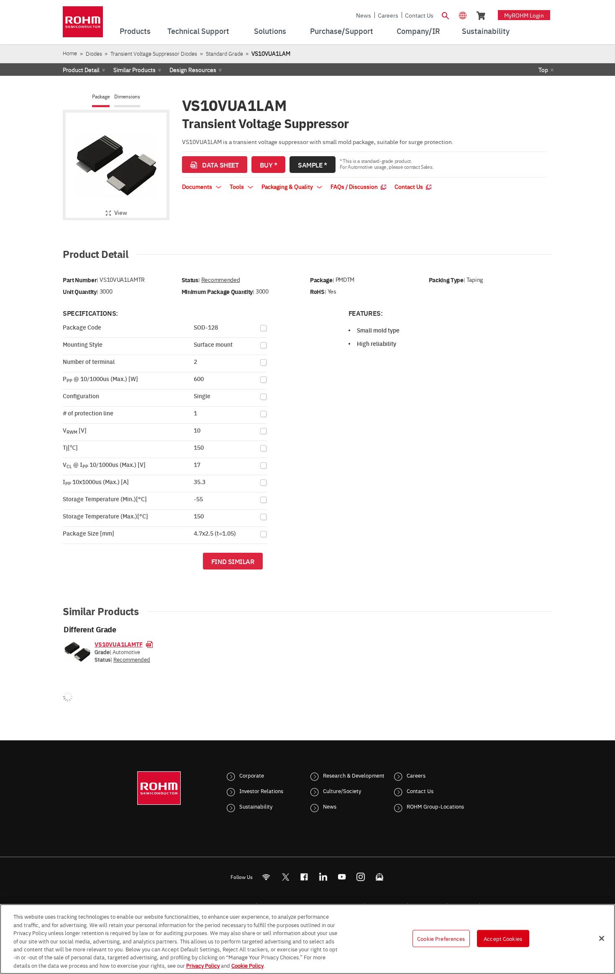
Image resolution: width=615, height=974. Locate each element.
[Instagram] (361, 877)
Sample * (312, 164)
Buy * (268, 164)
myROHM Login (524, 15)
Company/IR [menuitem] (418, 31)
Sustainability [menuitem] (486, 31)
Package (101, 96)
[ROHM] (83, 24)
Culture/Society (342, 790)
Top (543, 69)
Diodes (94, 53)
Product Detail (81, 69)
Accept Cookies (503, 938)
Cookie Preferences (441, 938)
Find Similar (232, 561)
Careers (388, 15)
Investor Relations (261, 790)
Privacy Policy (203, 965)
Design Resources (192, 69)
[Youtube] (342, 877)
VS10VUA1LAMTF (119, 644)
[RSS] (266, 877)
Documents (197, 186)
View (120, 212)
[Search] (445, 14)
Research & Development (353, 775)
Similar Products (134, 69)
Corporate (251, 775)
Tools (237, 186)
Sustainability (255, 806)
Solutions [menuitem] (270, 31)
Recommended (220, 279)
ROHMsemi (285, 877)
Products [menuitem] (135, 31)
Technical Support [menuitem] (198, 31)
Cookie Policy (247, 965)
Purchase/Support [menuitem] (341, 31)
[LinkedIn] (323, 877)
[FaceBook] (304, 877)
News (363, 15)
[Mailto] (379, 877)
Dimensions (127, 96)
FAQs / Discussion (355, 186)
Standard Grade (224, 53)
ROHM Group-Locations (435, 806)
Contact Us (419, 15)
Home (70, 53)
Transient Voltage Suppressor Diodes (153, 53)
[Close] (601, 938)
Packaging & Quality (287, 186)
